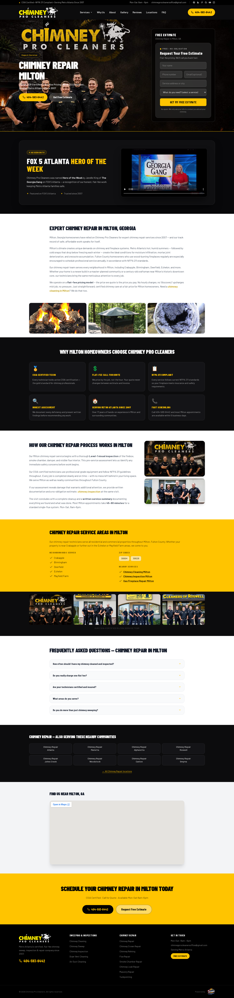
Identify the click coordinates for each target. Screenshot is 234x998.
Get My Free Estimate (183, 102)
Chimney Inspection (79, 951)
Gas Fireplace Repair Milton (138, 581)
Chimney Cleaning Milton (136, 571)
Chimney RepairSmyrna (183, 760)
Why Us (101, 12)
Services (85, 12)
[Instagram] (214, 2)
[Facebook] (194, 2)
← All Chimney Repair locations (117, 771)
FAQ (164, 12)
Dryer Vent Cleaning (79, 956)
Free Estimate (180, 956)
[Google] (206, 2)
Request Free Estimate (133, 909)
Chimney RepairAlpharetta (139, 748)
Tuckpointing (126, 977)
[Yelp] (202, 2)
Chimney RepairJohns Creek (50, 760)
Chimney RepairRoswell (183, 748)
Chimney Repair (127, 941)
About (112, 12)
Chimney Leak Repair (129, 966)
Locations (151, 12)
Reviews (137, 12)
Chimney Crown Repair (130, 946)
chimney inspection (89, 491)
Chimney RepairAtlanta (50, 748)
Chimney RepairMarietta (95, 748)
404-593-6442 (203, 12)
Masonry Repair (127, 971)
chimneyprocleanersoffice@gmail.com (168, 2)
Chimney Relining (127, 951)
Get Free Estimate (62, 97)
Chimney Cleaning (78, 941)
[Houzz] (198, 2)
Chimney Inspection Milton (137, 576)
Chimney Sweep (77, 946)
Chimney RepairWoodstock (95, 760)
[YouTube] (210, 2)
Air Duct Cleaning (78, 961)
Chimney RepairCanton (139, 760)
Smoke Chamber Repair (131, 961)
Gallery (124, 12)
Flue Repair (125, 956)
